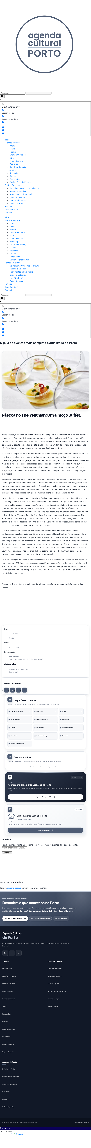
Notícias (8, 206)
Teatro (12, 149)
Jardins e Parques (17, 200)
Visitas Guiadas (16, 203)
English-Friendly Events (19, 182)
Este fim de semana (9, 976)
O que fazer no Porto (55, 968)
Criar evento (62, 918)
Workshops (14, 164)
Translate (20, 1134)
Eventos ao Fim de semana (19, 670)
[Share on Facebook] (6, 690)
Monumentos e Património (21, 194)
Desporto (13, 173)
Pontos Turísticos (12, 185)
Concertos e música (9, 999)
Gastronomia (13, 672)
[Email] (24, 690)
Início (7, 140)
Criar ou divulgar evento (10, 1076)
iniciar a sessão (14, 888)
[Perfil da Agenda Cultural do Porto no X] (19, 953)
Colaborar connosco (9, 1084)
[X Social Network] (12, 690)
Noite (11, 158)
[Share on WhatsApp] (18, 690)
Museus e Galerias (17, 191)
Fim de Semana (16, 161)
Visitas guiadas (53, 1006)
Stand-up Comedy (17, 167)
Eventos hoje (7, 968)
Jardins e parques (54, 999)
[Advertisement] (45, 425)
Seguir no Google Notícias (44, 797)
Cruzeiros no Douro (54, 976)
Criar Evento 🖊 (11, 209)
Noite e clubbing (8, 1044)
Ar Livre (12, 170)
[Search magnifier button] (2, 96)
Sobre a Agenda (8, 1107)
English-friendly (8, 1052)
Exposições (14, 179)
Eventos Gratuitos (17, 155)
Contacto (9, 212)
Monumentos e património (57, 991)
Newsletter (6, 1092)
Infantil (12, 146)
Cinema (12, 176)
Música (12, 152)
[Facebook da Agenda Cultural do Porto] (12, 953)
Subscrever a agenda (42, 918)
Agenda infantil (7, 991)
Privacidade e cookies (82, 1122)
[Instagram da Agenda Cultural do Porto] (5, 953)
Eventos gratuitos (8, 983)
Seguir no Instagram (44, 830)
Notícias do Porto (8, 1069)
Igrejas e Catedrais (17, 197)
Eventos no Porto (12, 143)
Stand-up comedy (8, 1029)
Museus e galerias (54, 983)
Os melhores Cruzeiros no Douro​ (24, 188)
